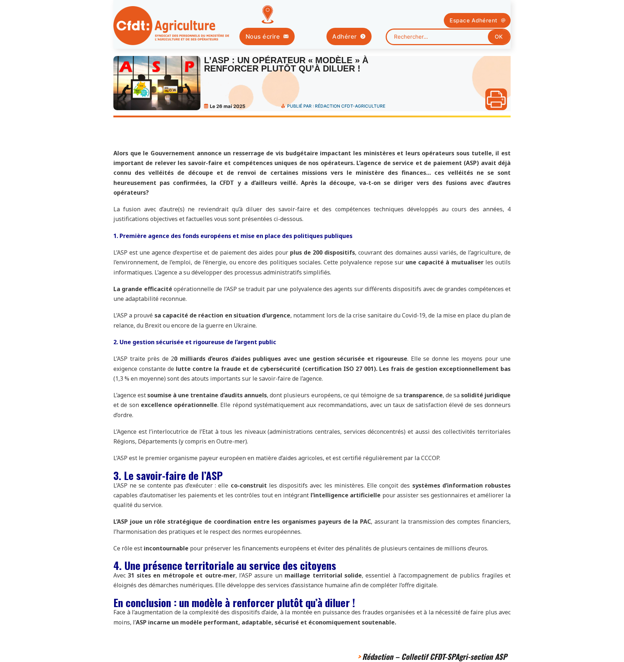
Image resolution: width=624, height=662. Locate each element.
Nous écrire (263, 36)
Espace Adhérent (474, 20)
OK (499, 36)
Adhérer (344, 36)
